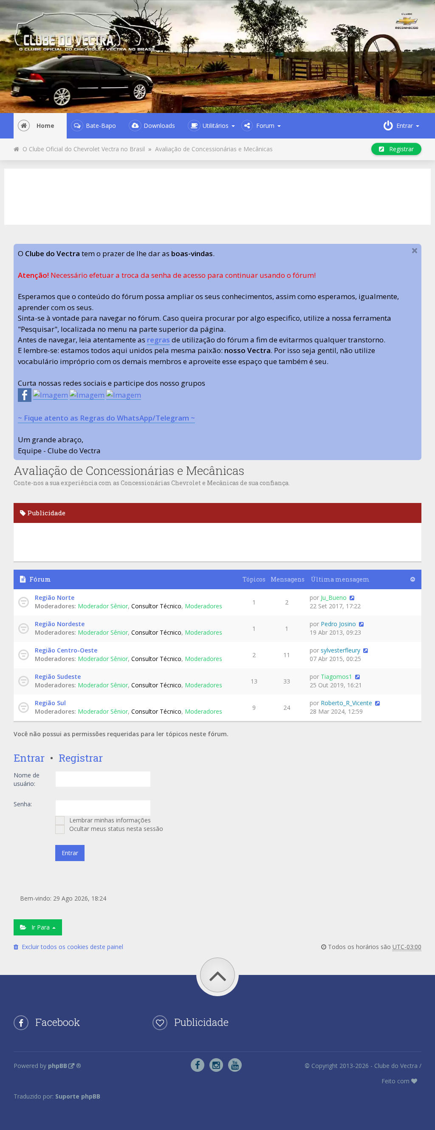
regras (158, 340)
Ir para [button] (38, 927)
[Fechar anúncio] (414, 250)
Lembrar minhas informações (109, 820)
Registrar (399, 149)
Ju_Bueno (334, 597)
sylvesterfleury (340, 650)
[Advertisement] (217, 195)
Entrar (29, 758)
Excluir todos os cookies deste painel (70, 947)
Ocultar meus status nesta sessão (115, 829)
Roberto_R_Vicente (346, 703)
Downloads (159, 125)
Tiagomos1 (336, 676)
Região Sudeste (58, 676)
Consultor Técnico (156, 606)
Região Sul (50, 703)
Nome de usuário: (27, 779)
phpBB (57, 1066)
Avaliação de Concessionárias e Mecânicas (214, 149)
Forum (265, 125)
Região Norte (54, 597)
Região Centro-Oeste (66, 650)
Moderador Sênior (103, 606)
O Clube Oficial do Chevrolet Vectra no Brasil (82, 149)
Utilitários (216, 125)
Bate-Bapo (101, 125)
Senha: (23, 804)
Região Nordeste (60, 624)
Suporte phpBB (77, 1096)
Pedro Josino (338, 624)
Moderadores (203, 606)
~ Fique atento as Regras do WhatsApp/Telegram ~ (106, 418)
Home (45, 125)
